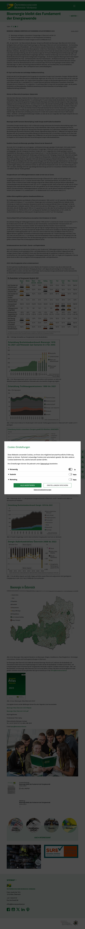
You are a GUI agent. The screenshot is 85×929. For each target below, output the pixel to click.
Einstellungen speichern (57, 485)
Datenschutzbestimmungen (42, 489)
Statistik (13, 474)
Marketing (13, 479)
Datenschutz (44, 463)
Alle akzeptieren (27, 485)
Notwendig (14, 469)
